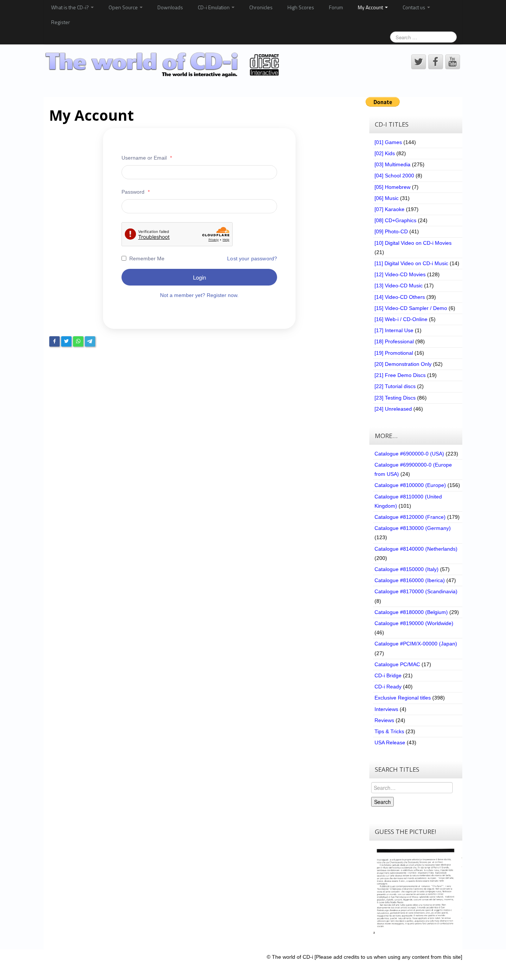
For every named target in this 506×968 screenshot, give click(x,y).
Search (382, 801)
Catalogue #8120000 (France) (410, 517)
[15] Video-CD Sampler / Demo (410, 308)
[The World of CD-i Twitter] (418, 61)
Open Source (124, 7)
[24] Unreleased (393, 409)
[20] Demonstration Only (403, 364)
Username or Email (146, 158)
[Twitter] (66, 341)
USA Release (389, 742)
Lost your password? (252, 258)
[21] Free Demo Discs (400, 375)
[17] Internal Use (393, 330)
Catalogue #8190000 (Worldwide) (413, 623)
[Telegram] (90, 341)
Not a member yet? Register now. (199, 295)
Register (60, 22)
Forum (336, 7)
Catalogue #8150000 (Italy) (406, 569)
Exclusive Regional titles (402, 698)
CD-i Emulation (214, 7)
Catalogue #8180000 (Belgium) (411, 612)
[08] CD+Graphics (395, 220)
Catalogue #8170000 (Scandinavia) (415, 591)
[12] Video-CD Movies (400, 274)
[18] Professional (394, 341)
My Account (371, 7)
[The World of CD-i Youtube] (452, 61)
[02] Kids (384, 153)
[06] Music (386, 198)
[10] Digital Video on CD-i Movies (413, 243)
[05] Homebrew (392, 187)
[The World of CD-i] (163, 65)
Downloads (170, 7)
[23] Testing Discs (395, 398)
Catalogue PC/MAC (397, 664)
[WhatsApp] (78, 341)
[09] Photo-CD (391, 231)
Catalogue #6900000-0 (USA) (409, 454)
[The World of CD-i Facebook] (435, 61)
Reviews (384, 720)
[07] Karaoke (389, 209)
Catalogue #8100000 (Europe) (410, 485)
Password (135, 192)
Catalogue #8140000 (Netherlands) (415, 549)
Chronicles (261, 7)
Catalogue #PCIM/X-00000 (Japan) (415, 644)
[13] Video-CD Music (398, 285)
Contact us (414, 7)
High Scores (300, 7)
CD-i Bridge (388, 675)
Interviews (386, 709)
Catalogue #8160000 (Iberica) (409, 580)
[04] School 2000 (394, 175)
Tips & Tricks (389, 731)
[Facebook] (54, 341)
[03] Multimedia (392, 164)
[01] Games (388, 142)
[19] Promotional (393, 353)
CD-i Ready (388, 687)
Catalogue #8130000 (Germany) (412, 528)
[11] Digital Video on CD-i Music (411, 263)
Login (199, 277)
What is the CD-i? (70, 7)
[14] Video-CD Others (399, 297)
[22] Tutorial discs (395, 386)
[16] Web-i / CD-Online (400, 319)
